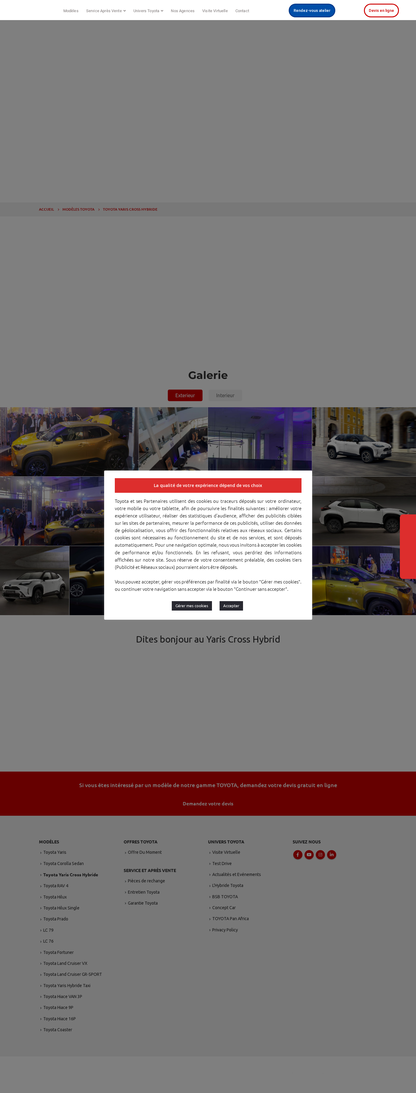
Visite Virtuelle (215, 11)
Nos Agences (183, 11)
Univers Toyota (146, 11)
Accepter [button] (231, 606)
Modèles (71, 11)
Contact (242, 11)
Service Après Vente (104, 11)
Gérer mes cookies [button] (191, 606)
